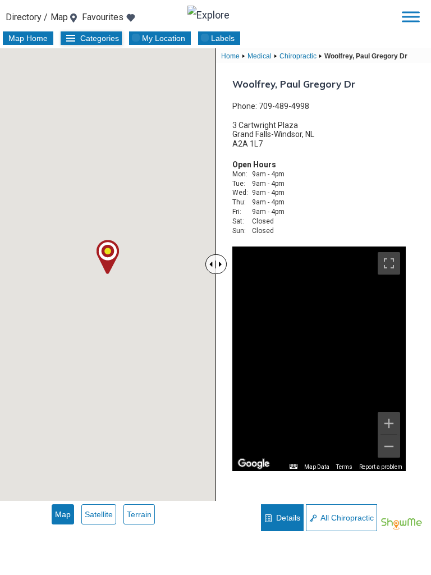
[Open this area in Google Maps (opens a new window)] (253, 464)
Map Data (316, 467)
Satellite (99, 514)
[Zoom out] (389, 446)
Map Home (28, 38)
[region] (319, 359)
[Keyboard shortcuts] (293, 466)
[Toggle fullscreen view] (389, 263)
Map (63, 514)
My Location (163, 38)
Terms (344, 467)
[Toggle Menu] (411, 16)
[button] (107, 257)
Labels (223, 38)
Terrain (139, 514)
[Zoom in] (389, 423)
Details (287, 517)
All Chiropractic (346, 517)
